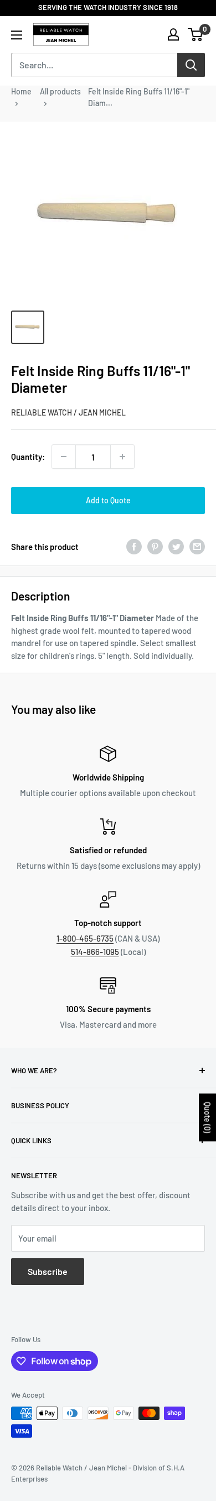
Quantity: (28, 457)
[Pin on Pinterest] (155, 546)
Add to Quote (108, 500)
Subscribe (48, 1271)
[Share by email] (197, 546)
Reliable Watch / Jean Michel (68, 412)
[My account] (173, 34)
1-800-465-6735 (85, 938)
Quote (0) (207, 1117)
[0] (196, 34)
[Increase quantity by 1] (122, 456)
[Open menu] (16, 35)
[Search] (191, 65)
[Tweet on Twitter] (176, 546)
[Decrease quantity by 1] (63, 456)
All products (60, 91)
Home (21, 91)
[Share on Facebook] (134, 546)
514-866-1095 (95, 952)
